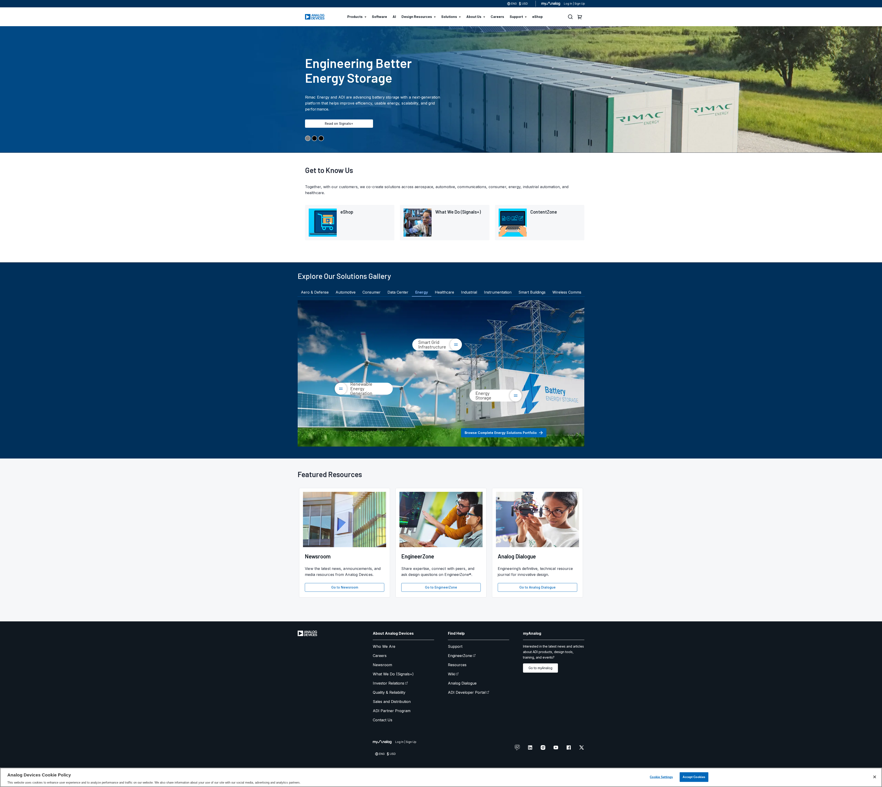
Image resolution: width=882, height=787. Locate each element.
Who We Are (384, 646)
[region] (441, 777)
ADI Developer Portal (467, 692)
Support (455, 646)
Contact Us (382, 720)
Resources (457, 664)
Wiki (451, 674)
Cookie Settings (661, 777)
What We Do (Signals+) (393, 674)
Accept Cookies (694, 777)
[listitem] (349, 222)
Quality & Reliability (389, 692)
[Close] (875, 777)
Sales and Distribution (392, 701)
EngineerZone (460, 655)
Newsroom (382, 664)
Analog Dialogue (462, 683)
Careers (380, 655)
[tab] (314, 292)
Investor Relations (388, 683)
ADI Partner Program (391, 710)
